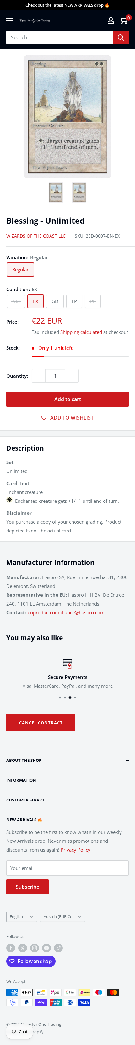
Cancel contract (41, 723)
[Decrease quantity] (38, 375)
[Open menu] (9, 20)
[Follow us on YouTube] (46, 948)
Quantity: (17, 376)
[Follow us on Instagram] (34, 948)
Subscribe (27, 886)
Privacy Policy (75, 850)
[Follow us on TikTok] (58, 948)
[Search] (121, 37)
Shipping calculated (81, 332)
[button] (56, 192)
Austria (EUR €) (57, 916)
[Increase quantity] (71, 375)
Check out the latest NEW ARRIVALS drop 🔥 (67, 5)
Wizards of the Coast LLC (36, 236)
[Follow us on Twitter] (22, 948)
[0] (123, 20)
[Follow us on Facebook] (10, 948)
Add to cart (67, 399)
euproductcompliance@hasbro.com (66, 612)
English (16, 916)
